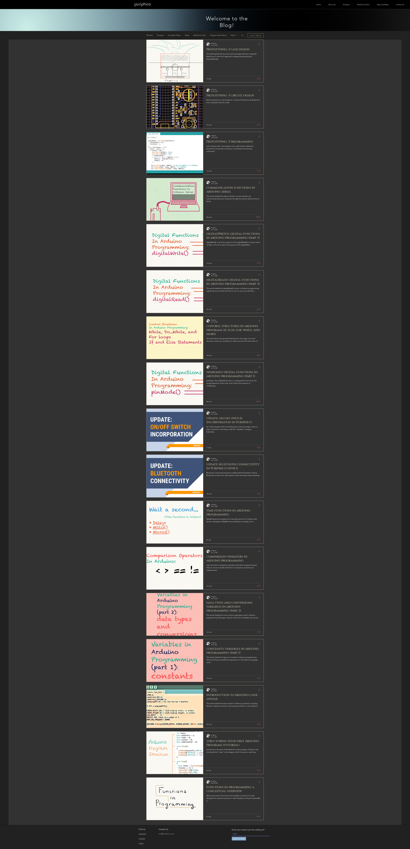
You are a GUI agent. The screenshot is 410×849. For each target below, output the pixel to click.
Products (160, 35)
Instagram (142, 834)
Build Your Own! (199, 35)
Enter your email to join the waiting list (248, 830)
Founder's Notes (174, 35)
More (233, 35)
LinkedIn (142, 839)
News (187, 35)
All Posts (149, 35)
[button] (242, 35)
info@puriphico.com (166, 834)
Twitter (141, 843)
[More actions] (260, 44)
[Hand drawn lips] (142, 4)
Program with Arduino (218, 35)
